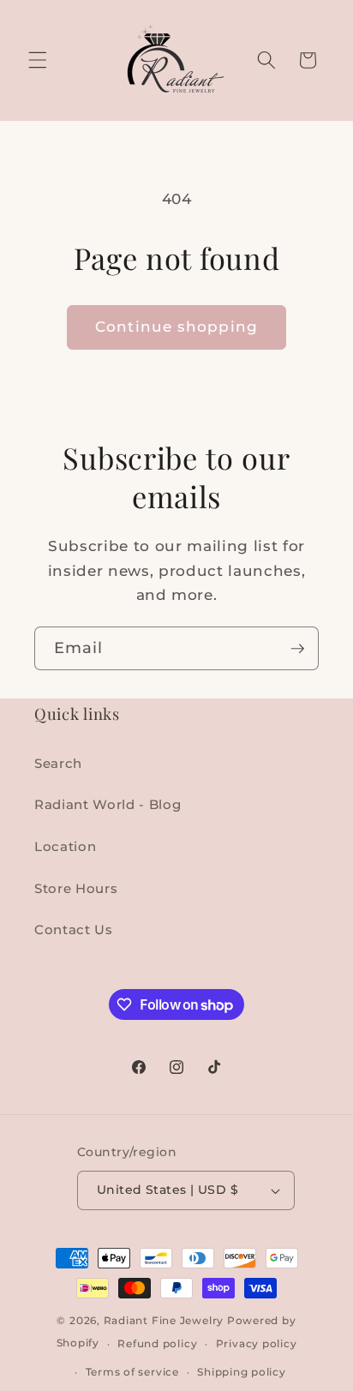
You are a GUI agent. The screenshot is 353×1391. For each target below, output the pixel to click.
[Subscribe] (297, 649)
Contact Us (73, 929)
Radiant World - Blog (107, 804)
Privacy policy (256, 1343)
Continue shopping (176, 326)
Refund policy (157, 1343)
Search (58, 763)
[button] (37, 60)
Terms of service (132, 1371)
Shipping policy (241, 1371)
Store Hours (75, 888)
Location (65, 846)
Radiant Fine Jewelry (164, 1320)
